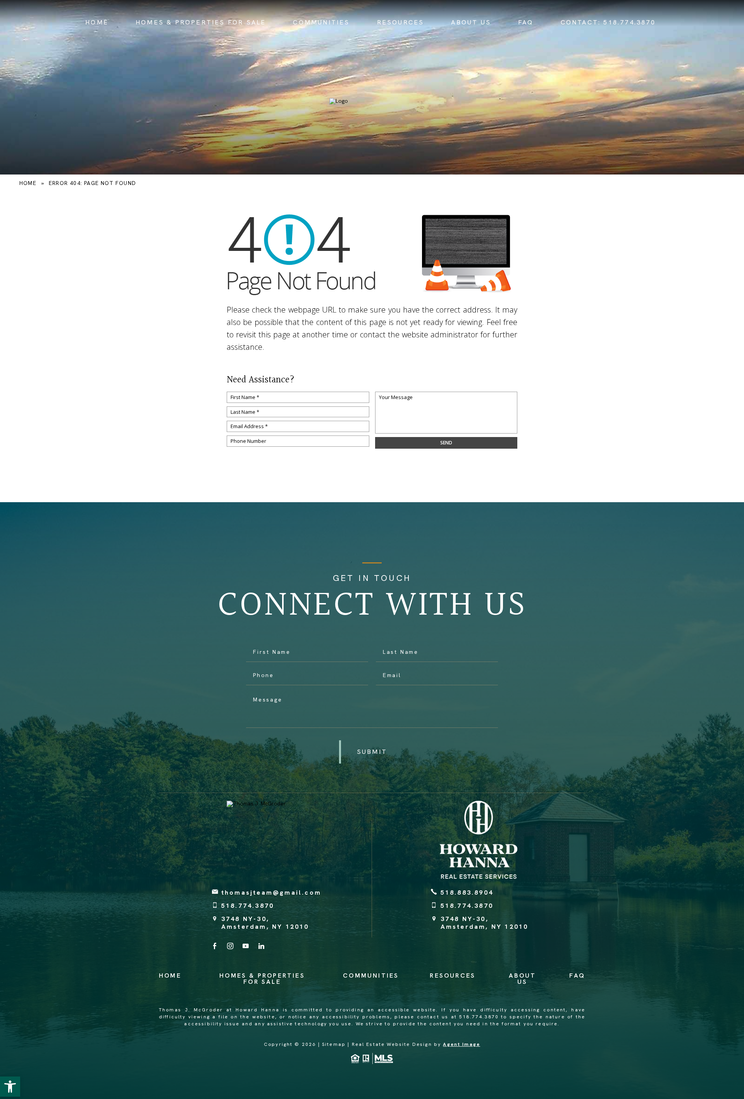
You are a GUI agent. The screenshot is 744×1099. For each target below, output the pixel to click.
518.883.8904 (467, 892)
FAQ (526, 22)
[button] (10, 1087)
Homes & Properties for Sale (201, 22)
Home (96, 22)
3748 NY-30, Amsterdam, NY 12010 (265, 922)
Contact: (608, 22)
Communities (321, 22)
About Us (471, 22)
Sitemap (334, 1044)
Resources (400, 22)
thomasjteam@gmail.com (271, 892)
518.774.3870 (247, 905)
